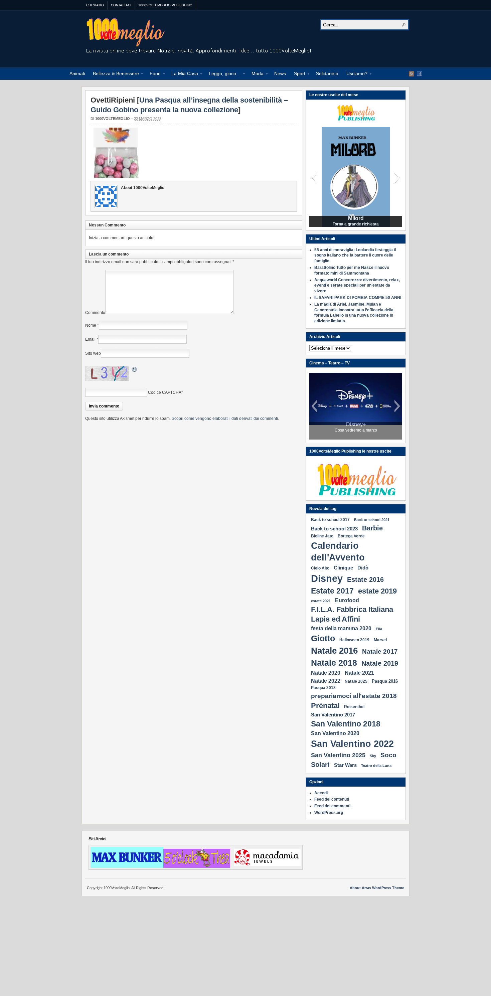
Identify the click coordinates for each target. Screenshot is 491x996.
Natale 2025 (356, 681)
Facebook (419, 73)
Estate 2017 (332, 591)
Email (90, 339)
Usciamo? (354, 74)
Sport (297, 74)
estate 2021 (321, 601)
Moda (256, 74)
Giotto (323, 638)
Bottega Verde (351, 536)
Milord (356, 218)
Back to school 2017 (330, 519)
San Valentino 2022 (352, 743)
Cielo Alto (320, 568)
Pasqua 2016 (385, 681)
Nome (90, 325)
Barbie (372, 528)
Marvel (380, 640)
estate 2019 (377, 591)
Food (153, 74)
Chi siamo (95, 5)
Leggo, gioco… (223, 74)
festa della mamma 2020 (341, 628)
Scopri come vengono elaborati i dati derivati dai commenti (225, 418)
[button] (314, 177)
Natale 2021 (359, 673)
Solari (320, 764)
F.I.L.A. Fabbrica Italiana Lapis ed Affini (352, 614)
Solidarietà (327, 73)
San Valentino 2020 (335, 733)
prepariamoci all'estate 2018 (354, 695)
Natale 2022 (325, 681)
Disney (327, 578)
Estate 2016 (365, 579)
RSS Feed (411, 73)
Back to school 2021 (371, 520)
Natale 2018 (334, 662)
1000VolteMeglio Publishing (165, 5)
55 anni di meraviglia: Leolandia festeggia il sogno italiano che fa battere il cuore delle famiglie (355, 255)
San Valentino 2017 (333, 714)
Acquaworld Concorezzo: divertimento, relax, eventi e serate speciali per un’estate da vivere (357, 286)
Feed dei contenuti (331, 799)
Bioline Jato (322, 536)
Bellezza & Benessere (114, 74)
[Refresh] (134, 370)
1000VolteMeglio (199, 37)
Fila (379, 629)
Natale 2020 (325, 673)
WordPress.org (328, 812)
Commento (95, 312)
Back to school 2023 (334, 528)
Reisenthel (354, 706)
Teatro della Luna (376, 766)
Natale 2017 (380, 651)
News (280, 73)
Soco (388, 755)
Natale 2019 (379, 663)
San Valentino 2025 (338, 755)
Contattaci (121, 5)
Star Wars (345, 765)
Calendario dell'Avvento (338, 551)
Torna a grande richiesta (356, 224)
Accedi (321, 793)
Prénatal (325, 705)
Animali (77, 73)
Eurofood (347, 600)
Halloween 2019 (354, 640)
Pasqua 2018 (323, 687)
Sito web (93, 353)
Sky (373, 756)
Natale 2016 (334, 651)
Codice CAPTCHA (164, 392)
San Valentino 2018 (345, 724)
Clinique (343, 567)
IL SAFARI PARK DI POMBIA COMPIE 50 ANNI (357, 297)
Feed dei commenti (332, 806)
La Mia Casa (182, 74)
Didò (362, 567)
